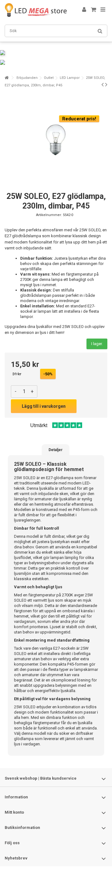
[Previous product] (102, 84)
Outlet (49, 78)
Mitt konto (14, 812)
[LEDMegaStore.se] (36, 10)
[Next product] (106, 84)
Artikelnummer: (49, 215)
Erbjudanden (27, 78)
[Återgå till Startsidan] (6, 78)
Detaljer (56, 450)
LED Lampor (70, 78)
